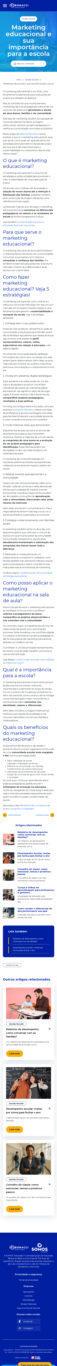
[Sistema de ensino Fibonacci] (19, 5)
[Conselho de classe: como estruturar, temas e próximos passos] (28, 1159)
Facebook (27, 1321)
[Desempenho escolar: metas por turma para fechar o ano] (28, 1083)
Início (18, 80)
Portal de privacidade (28, 1346)
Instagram (28, 1328)
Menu (5, 5)
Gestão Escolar (28, 19)
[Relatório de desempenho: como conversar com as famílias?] (28, 1003)
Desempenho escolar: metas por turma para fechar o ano (28, 949)
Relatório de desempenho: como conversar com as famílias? (28, 940)
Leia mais (14, 1053)
